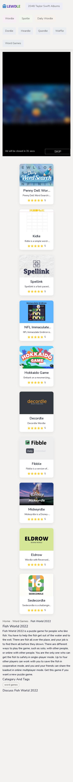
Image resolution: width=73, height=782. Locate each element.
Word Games (20, 621)
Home (6, 621)
